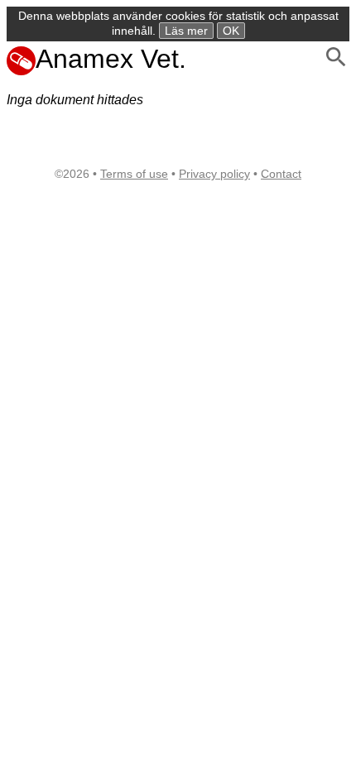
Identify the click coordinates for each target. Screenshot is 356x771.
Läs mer (186, 30)
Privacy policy (214, 173)
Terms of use (134, 173)
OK (231, 30)
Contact (281, 173)
